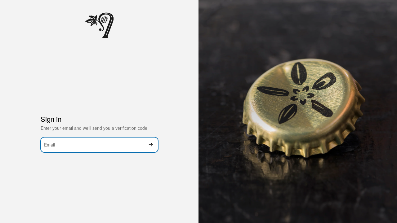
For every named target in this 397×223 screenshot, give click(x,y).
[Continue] (150, 144)
